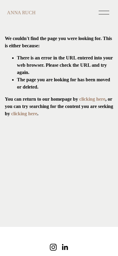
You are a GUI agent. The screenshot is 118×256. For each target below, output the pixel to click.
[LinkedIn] (64, 247)
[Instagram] (53, 247)
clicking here (92, 99)
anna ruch (21, 12)
